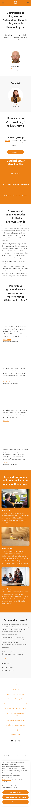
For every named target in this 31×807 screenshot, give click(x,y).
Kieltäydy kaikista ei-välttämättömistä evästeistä (15, 797)
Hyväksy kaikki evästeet (15, 792)
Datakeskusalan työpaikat (15, 699)
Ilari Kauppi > (6, 420)
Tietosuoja (16, 730)
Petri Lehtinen (15, 69)
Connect (7, 140)
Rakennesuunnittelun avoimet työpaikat (15, 704)
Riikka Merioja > (7, 339)
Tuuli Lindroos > (6, 462)
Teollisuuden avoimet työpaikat (15, 720)
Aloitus (15, 685)
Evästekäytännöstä (6, 780)
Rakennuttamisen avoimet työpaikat (15, 708)
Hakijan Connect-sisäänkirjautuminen (12, 756)
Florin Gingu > (6, 381)
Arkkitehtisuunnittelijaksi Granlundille (15, 694)
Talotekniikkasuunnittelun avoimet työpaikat (15, 714)
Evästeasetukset (15, 802)
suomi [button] (24, 756)
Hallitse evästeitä (15, 735)
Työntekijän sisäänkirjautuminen (15, 754)
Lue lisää (4, 659)
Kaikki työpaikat (15, 689)
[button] (28, 3)
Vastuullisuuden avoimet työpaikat (15, 725)
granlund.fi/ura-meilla (15, 746)
